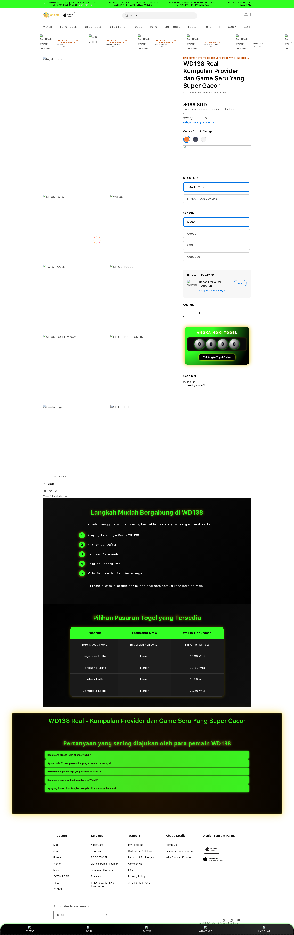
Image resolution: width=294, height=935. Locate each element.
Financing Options (102, 870)
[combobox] (159, 15)
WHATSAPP (205, 931)
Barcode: (208, 92)
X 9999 (192, 233)
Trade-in (96, 876)
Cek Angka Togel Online (217, 357)
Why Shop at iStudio (178, 857)
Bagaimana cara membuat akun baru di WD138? (72, 780)
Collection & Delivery (141, 851)
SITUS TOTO (117, 27)
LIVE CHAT (264, 931)
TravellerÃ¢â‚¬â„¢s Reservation (102, 884)
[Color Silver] (203, 139)
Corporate (97, 851)
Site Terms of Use (139, 882)
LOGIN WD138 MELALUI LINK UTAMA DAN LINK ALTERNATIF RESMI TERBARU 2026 (133, 3)
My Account (135, 844)
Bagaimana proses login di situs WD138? (69, 755)
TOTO (153, 27)
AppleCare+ (98, 844)
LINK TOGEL (172, 27)
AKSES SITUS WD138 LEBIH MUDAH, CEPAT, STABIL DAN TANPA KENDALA (193, 3)
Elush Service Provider (104, 863)
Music (56, 870)
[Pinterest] (57, 491)
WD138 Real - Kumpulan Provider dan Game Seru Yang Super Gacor (73, 3)
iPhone (57, 857)
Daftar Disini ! (86, 5)
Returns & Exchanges (141, 857)
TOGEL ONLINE (196, 187)
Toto (56, 882)
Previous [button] (45, 3)
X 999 (191, 221)
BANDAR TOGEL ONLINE (202, 198)
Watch (57, 863)
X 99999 (192, 245)
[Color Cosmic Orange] (186, 139)
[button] (47, 27)
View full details (53, 496)
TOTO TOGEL (68, 27)
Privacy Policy (136, 876)
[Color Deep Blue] (195, 139)
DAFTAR (147, 931)
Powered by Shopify (230, 923)
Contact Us (135, 863)
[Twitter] (51, 491)
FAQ (130, 870)
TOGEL (137, 27)
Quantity (188, 304)
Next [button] (249, 3)
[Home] (51, 15)
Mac (56, 844)
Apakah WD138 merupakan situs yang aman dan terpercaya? (79, 763)
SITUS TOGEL (93, 27)
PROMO (30, 931)
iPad (56, 851)
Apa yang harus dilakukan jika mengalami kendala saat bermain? (81, 788)
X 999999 (193, 256)
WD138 (47, 27)
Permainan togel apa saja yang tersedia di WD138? (74, 771)
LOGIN (88, 931)
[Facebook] (45, 491)
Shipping (204, 109)
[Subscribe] (106, 915)
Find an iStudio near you (180, 851)
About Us (171, 844)
